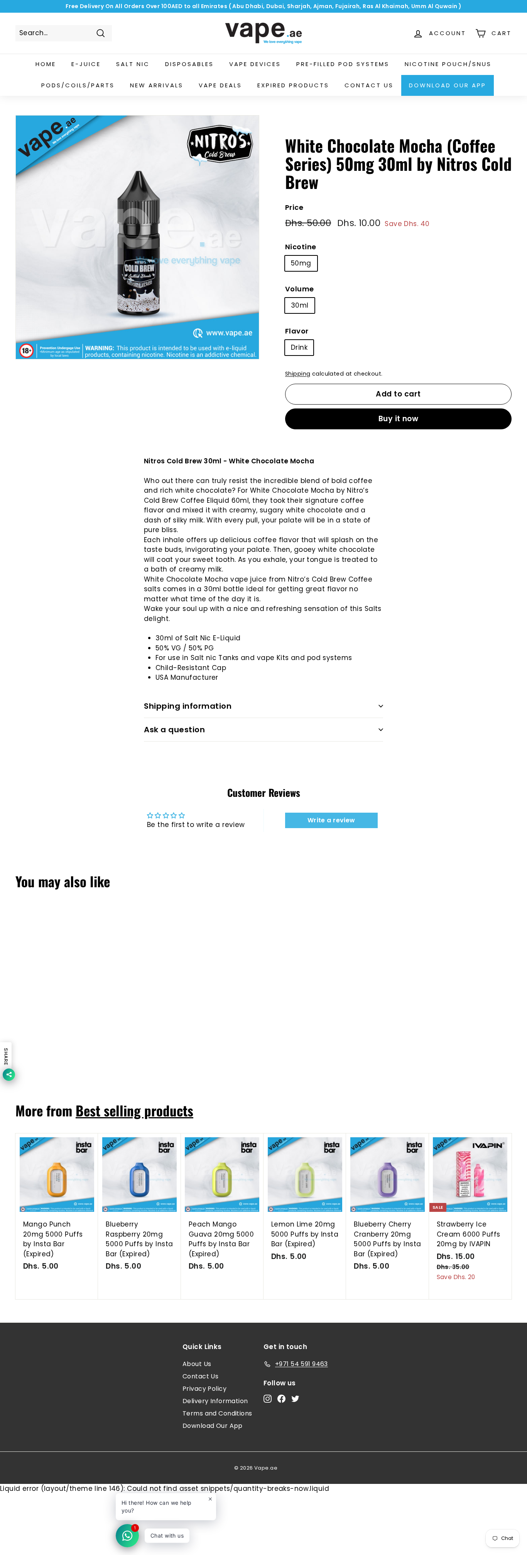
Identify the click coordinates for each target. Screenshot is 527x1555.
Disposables (189, 64)
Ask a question (174, 729)
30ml (300, 305)
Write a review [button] (331, 820)
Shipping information (187, 706)
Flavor (297, 331)
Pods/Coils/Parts (78, 85)
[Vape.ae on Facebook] (281, 1398)
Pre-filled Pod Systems (342, 64)
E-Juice (86, 64)
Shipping (297, 374)
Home (45, 64)
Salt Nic (133, 64)
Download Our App (447, 85)
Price (294, 207)
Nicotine (300, 247)
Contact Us (200, 1376)
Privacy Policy (204, 1388)
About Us (196, 1363)
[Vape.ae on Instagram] (268, 1398)
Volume (299, 289)
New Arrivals (156, 85)
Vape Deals (220, 85)
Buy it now (398, 418)
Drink (299, 347)
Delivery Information (215, 1401)
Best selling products (134, 1110)
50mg (301, 263)
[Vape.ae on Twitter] (295, 1398)
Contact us (369, 85)
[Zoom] (137, 237)
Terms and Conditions (217, 1413)
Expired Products (293, 85)
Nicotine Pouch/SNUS (448, 64)
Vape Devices (255, 64)
